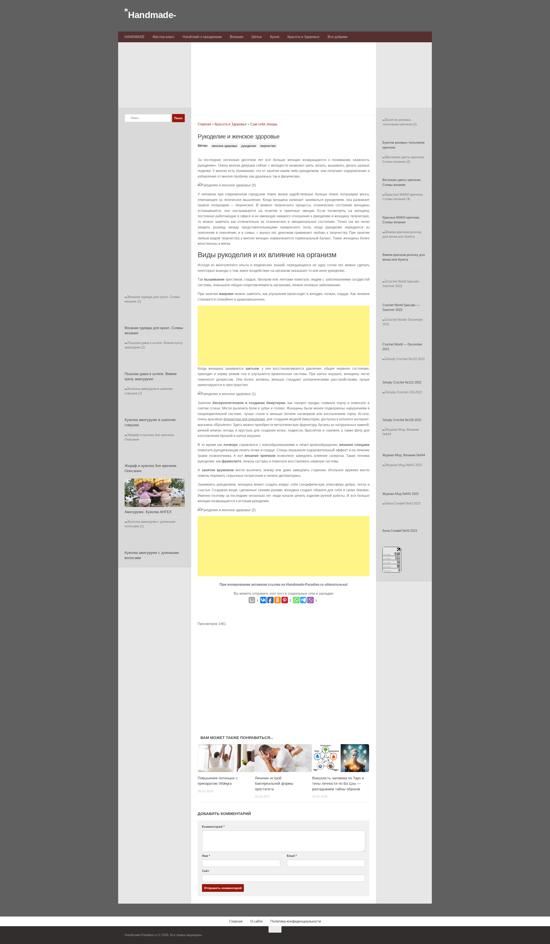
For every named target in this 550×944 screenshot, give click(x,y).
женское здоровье (224, 145)
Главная (204, 124)
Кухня (274, 37)
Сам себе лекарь (263, 124)
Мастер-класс (163, 37)
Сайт (205, 871)
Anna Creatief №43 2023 (399, 530)
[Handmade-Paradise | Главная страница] (157, 15)
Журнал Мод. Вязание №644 (403, 455)
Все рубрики (337, 37)
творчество (268, 145)
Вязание (236, 37)
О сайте (256, 921)
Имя (206, 855)
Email (292, 855)
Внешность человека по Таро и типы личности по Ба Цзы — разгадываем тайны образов (338, 783)
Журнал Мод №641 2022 (400, 494)
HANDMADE (134, 37)
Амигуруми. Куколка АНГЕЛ (148, 512)
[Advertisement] (283, 77)
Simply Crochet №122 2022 (401, 382)
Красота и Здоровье (303, 37)
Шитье (257, 37)
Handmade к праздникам (202, 37)
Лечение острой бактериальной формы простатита (274, 783)
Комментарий (213, 826)
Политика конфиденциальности (295, 921)
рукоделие (248, 145)
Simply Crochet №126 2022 (401, 420)
